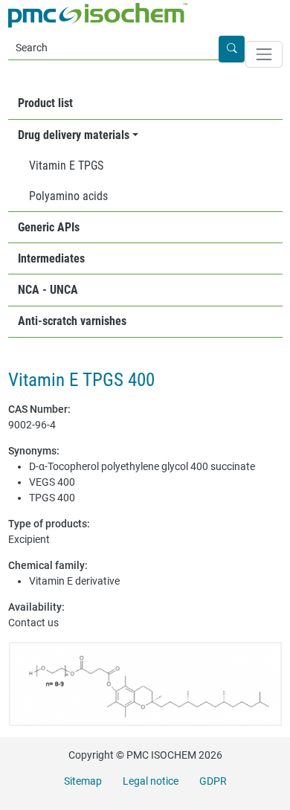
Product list (45, 103)
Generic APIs (49, 227)
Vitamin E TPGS (66, 165)
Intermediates (51, 258)
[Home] (98, 15)
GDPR (213, 781)
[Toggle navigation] (263, 54)
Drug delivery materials (73, 135)
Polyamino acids (68, 196)
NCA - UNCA (48, 290)
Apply (243, 49)
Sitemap (83, 781)
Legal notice (150, 781)
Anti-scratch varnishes (72, 321)
